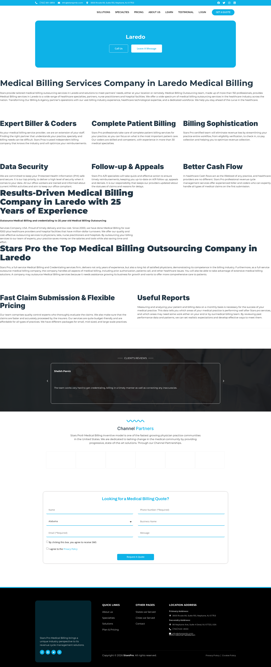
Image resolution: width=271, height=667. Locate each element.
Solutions (103, 12)
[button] (47, 381)
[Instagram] (229, 3)
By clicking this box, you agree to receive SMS (72, 542)
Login (202, 12)
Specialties (122, 12)
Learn (169, 12)
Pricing (138, 12)
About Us (154, 12)
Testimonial (186, 12)
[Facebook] (218, 3)
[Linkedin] (234, 3)
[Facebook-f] (42, 652)
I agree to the (63, 548)
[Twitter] (224, 3)
